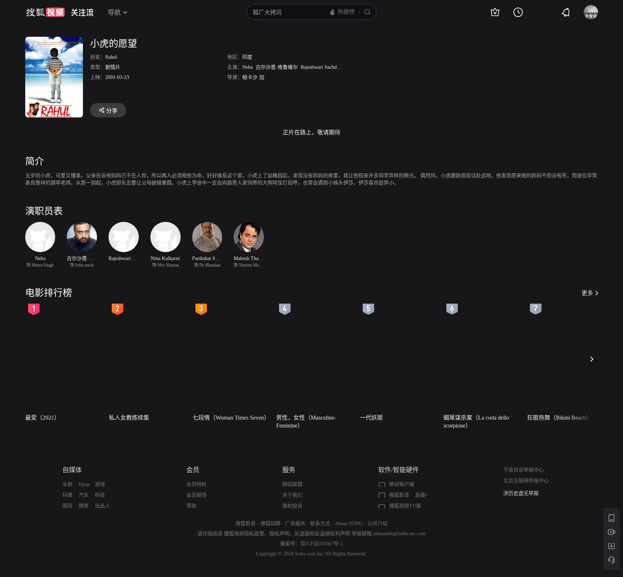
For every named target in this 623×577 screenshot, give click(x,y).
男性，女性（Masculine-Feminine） (306, 422)
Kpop (84, 484)
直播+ (421, 495)
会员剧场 (196, 495)
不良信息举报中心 (523, 470)
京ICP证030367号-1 (321, 543)
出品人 (102, 506)
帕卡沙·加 (253, 77)
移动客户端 (401, 484)
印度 (247, 57)
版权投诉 (292, 506)
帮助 (191, 506)
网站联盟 (292, 484)
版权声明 (279, 533)
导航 (114, 12)
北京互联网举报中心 (526, 480)
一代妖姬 (371, 418)
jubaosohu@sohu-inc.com (399, 533)
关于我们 (292, 495)
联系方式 (320, 523)
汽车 (84, 495)
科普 (67, 495)
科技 (100, 495)
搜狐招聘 (270, 523)
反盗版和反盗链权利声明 (322, 533)
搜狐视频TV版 (405, 506)
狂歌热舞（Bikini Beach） (559, 418)
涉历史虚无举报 (521, 493)
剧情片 (112, 67)
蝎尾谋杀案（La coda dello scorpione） (476, 422)
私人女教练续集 (129, 418)
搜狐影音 (399, 495)
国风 (67, 506)
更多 (587, 293)
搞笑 (84, 506)
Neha (247, 67)
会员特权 (196, 484)
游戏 (100, 484)
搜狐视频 (45, 12)
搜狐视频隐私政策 (244, 533)
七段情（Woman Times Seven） (231, 418)
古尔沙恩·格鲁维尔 (277, 67)
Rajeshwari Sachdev (321, 67)
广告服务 (295, 523)
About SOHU (349, 523)
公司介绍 (377, 523)
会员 (192, 470)
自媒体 (72, 470)
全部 (67, 484)
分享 (112, 111)
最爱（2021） (42, 418)
